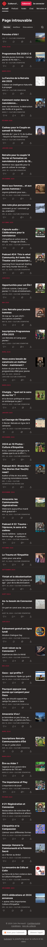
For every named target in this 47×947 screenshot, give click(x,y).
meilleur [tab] (16, 27)
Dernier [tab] (7, 27)
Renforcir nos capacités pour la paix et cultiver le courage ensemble (16, 166)
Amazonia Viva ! (11, 714)
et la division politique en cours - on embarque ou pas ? (16, 399)
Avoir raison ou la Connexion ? (11, 649)
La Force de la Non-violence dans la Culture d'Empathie (17, 875)
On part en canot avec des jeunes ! (17, 608)
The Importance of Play (14, 782)
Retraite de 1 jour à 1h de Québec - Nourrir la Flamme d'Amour (17, 135)
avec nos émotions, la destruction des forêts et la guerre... (17, 107)
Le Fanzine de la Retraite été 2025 (15, 80)
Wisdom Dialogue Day (12, 635)
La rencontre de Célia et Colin (15, 869)
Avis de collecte (29, 926)
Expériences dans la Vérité (13, 654)
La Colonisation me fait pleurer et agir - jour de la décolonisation (17, 581)
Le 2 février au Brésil (11, 854)
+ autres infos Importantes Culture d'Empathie (14, 902)
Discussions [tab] (28, 27)
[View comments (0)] (13, 41)
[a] (40, 103)
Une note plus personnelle (16, 205)
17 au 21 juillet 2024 (11, 745)
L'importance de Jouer (12, 785)
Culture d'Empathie (17, 38)
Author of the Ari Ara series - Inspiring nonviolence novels (15, 476)
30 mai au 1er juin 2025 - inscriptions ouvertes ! (13, 317)
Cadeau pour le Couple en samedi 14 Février (16, 129)
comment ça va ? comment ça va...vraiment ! (15, 209)
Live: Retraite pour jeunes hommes (16, 311)
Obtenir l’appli (36, 932)
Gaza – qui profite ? (12, 673)
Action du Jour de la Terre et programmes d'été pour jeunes (16, 369)
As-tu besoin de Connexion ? (17, 602)
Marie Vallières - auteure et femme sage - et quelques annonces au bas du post (14, 535)
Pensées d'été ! (10, 34)
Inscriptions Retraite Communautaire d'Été (14, 740)
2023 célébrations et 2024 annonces (17, 896)
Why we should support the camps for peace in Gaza (14, 699)
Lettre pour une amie (11, 558)
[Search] (42, 27)
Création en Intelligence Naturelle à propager (17, 85)
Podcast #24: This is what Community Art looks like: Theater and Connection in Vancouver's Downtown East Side (16, 257)
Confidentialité (33, 923)
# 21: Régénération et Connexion (13, 805)
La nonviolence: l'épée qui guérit (16, 676)
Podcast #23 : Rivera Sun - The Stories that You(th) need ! (16, 469)
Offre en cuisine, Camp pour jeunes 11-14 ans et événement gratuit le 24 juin (16, 289)
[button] (5, 8)
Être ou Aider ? (10, 763)
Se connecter (38, 3)
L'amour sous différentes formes (16, 832)
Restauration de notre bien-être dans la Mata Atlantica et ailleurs (16, 811)
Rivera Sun (19, 484)
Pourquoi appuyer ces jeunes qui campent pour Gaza (16, 692)
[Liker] (3, 432)
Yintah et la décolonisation (16, 576)
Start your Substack (16, 932)
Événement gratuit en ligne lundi (17, 630)
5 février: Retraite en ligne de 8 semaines (16, 424)
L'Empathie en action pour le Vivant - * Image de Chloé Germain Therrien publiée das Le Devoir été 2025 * (16, 240)
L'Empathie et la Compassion (10, 827)
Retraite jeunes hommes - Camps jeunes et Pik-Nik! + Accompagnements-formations (17, 58)
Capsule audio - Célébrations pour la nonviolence (13, 232)
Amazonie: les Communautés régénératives (10, 502)
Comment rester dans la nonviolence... (15, 101)
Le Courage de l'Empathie (16, 419)
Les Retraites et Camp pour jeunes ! (14, 339)
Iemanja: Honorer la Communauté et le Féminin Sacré (17, 848)
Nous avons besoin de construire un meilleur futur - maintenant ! (14, 362)
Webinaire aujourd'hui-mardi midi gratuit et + (15, 510)
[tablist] (18, 27)
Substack (8, 939)
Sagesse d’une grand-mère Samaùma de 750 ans (14, 768)
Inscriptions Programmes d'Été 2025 (16, 333)
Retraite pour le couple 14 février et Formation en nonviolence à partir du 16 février (16, 158)
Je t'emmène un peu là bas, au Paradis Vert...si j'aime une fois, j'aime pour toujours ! (16, 718)
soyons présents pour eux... (14, 192)
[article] (23, 38)
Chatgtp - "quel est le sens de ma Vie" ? (16, 393)
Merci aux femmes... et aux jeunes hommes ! (17, 187)
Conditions (16, 926)
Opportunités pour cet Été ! (17, 285)
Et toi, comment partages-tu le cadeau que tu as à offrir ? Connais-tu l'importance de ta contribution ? (15, 451)
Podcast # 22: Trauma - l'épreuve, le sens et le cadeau (15, 527)
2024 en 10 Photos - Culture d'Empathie (13, 445)
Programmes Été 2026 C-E (16, 53)
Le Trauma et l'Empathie (15, 554)
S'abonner (26, 3)
